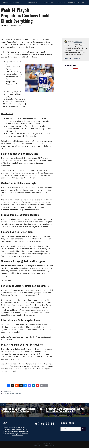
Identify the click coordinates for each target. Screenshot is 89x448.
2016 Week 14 (7, 393)
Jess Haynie (5, 25)
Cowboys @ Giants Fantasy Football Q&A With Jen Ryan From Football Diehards (65, 410)
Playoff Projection (16, 393)
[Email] (42, 385)
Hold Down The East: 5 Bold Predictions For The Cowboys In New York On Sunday (22, 410)
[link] (8, 385)
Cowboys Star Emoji (73, 3)
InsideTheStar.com (17, 435)
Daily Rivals (47, 445)
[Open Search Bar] (83, 2)
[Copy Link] (46, 385)
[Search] (83, 429)
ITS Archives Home (48, 3)
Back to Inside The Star (34, 3)
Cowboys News (7, 391)
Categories (60, 3)
